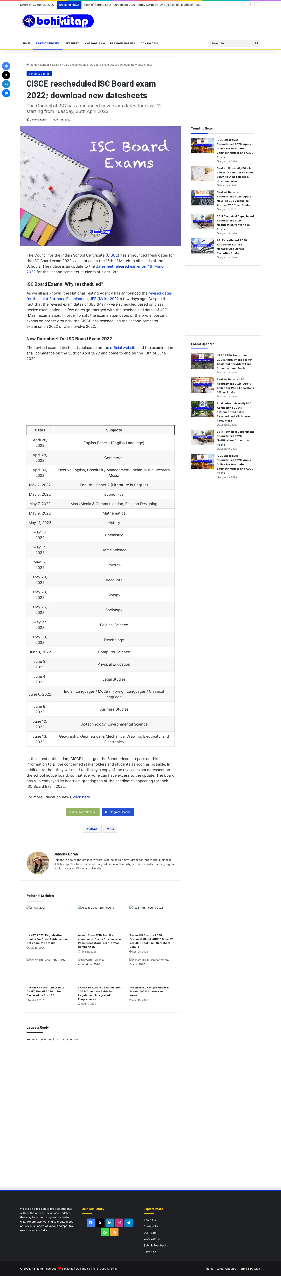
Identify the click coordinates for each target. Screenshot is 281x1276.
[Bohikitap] (58, 21)
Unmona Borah (38, 119)
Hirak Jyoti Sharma (104, 1268)
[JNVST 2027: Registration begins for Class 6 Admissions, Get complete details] (49, 918)
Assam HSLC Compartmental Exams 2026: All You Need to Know (149, 991)
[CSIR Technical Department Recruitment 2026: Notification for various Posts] (202, 221)
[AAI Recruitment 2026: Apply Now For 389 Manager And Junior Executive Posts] (202, 245)
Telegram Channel (119, 812)
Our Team (150, 1232)
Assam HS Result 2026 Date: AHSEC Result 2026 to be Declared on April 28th (46, 991)
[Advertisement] (177, 22)
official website (123, 347)
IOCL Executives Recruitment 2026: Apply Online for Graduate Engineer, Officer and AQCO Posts (235, 148)
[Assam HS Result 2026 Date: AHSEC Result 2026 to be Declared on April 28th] (49, 970)
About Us (150, 1220)
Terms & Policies (249, 1268)
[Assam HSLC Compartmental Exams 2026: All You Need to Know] (152, 970)
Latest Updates (48, 43)
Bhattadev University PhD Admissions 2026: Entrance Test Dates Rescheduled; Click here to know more (235, 411)
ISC (111, 829)
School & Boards (50, 64)
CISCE (112, 255)
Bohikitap (67, 1268)
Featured (72, 43)
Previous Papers (122, 43)
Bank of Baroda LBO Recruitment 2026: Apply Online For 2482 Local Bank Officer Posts (142, 4)
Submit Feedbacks (156, 1245)
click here (81, 797)
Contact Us (149, 43)
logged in (50, 1039)
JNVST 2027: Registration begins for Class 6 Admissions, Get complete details (48, 939)
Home (26, 43)
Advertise (150, 1251)
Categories (93, 43)
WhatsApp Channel (83, 812)
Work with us (152, 1239)
